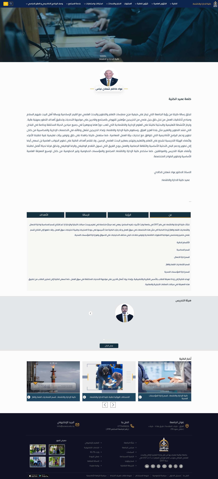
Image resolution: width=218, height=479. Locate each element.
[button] (114, 339)
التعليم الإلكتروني (92, 442)
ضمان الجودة (94, 456)
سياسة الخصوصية (159, 475)
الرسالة (85, 215)
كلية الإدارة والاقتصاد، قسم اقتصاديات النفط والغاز (109, 397)
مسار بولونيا (129, 461)
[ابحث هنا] (11, 4)
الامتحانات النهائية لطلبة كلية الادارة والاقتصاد (165, 397)
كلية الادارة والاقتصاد (202, 4)
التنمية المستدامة (127, 456)
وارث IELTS (94, 452)
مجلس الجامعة (128, 447)
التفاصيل (109, 336)
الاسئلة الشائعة (93, 461)
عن (170, 215)
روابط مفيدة (94, 465)
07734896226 (123, 426)
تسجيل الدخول (175, 475)
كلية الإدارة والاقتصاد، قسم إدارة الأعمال (54, 397)
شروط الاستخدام (142, 475)
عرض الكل (109, 345)
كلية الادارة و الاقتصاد (109, 59)
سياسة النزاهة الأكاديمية (96, 475)
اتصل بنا (186, 475)
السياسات (130, 452)
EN (6, 3)
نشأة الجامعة (129, 442)
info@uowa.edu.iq (65, 426)
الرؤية (128, 215)
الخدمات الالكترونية (91, 447)
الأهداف (43, 215)
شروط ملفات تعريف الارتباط (121, 475)
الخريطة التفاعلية (127, 465)
